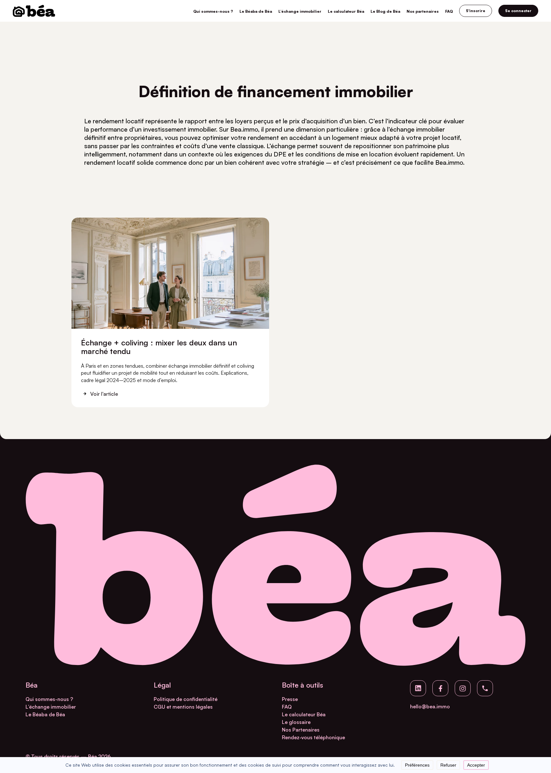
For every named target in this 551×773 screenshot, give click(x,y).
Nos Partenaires (301, 729)
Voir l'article (104, 394)
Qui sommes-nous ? (213, 11)
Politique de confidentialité (185, 699)
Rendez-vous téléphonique (313, 737)
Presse (290, 699)
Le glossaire (296, 722)
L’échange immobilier (299, 11)
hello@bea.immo (430, 706)
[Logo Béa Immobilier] (34, 11)
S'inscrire (475, 10)
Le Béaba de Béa (255, 11)
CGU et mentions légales (183, 706)
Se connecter (518, 10)
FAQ (449, 11)
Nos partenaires (423, 11)
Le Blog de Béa (385, 11)
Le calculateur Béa (346, 11)
